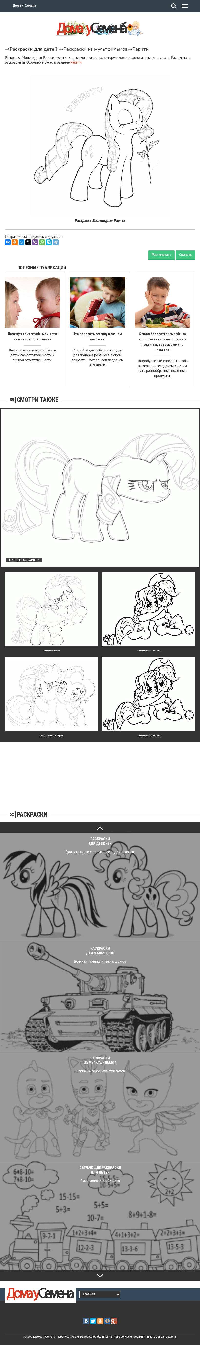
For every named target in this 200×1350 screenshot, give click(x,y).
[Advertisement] (100, 772)
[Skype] (49, 242)
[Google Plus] (114, 1321)
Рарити (140, 49)
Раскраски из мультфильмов (95, 49)
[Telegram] (56, 242)
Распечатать (161, 255)
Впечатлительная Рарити (51, 736)
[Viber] (35, 242)
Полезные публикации (41, 267)
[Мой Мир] (21, 242)
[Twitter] (93, 1321)
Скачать (185, 255)
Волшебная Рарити (51, 651)
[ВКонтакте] (8, 242)
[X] (28, 242)
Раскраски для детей (33, 49)
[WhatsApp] (42, 242)
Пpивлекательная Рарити (149, 651)
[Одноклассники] (15, 242)
